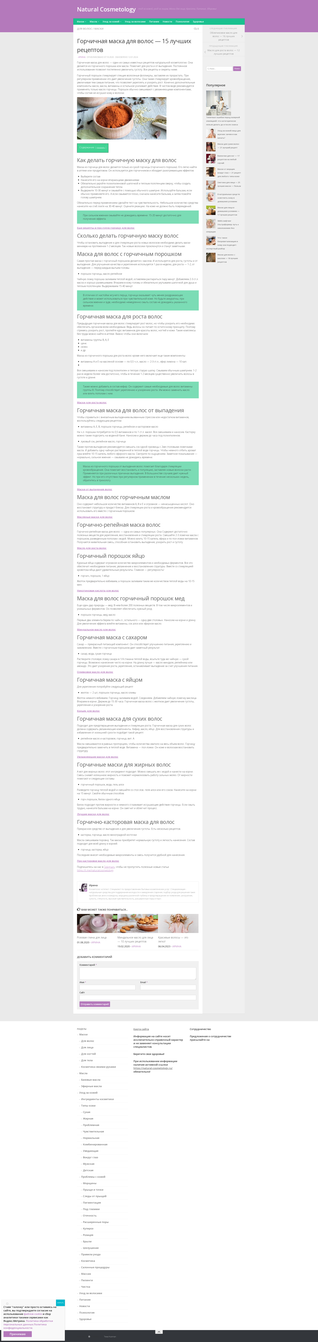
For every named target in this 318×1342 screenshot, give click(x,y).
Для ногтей (88, 1054)
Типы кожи (88, 1105)
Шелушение (91, 1248)
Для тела (87, 1060)
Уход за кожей (111, 21)
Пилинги (87, 1280)
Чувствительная (93, 1131)
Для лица (87, 1047)
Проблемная (91, 1125)
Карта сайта (141, 1029)
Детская (88, 1170)
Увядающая (90, 1151)
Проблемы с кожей (93, 1176)
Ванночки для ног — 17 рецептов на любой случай (229, 159)
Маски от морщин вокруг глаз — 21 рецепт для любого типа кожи (229, 173)
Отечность (90, 1215)
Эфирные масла (91, 1086)
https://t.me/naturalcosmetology (95, 870)
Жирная (88, 1118)
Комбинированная (95, 1144)
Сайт (82, 992)
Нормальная (91, 1138)
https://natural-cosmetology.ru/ (153, 1068)
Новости (167, 21)
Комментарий (88, 964)
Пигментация (92, 1202)
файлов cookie (33, 1314)
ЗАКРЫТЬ (60, 1303)
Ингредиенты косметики (97, 1099)
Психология (182, 21)
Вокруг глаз (90, 1157)
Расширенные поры (96, 1222)
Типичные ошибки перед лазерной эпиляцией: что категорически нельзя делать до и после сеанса (223, 121)
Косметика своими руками (98, 1066)
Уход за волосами (135, 21)
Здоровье (198, 21)
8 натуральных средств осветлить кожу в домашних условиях (229, 198)
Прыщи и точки (93, 1189)
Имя (83, 982)
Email (144, 982)
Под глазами (91, 1209)
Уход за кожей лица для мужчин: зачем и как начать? (229, 134)
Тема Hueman (110, 1336)
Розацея (88, 1235)
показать (101, 147)
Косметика (88, 1261)
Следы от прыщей (94, 1196)
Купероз (88, 1228)
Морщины (90, 1183)
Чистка (85, 1286)
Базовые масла (90, 1079)
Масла (93, 21)
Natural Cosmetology (106, 9)
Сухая (86, 1112)
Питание (154, 21)
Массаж (86, 1273)
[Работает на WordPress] (89, 1337)
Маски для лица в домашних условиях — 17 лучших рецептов (228, 211)
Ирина (81, 57)
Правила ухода (90, 1254)
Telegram (109, 867)
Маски (80, 21)
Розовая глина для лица (92, 937)
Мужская (88, 1163)
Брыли (87, 1241)
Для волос (84, 28)
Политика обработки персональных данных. (28, 1322)
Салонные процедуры (95, 1267)
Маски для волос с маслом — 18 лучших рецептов (228, 258)
